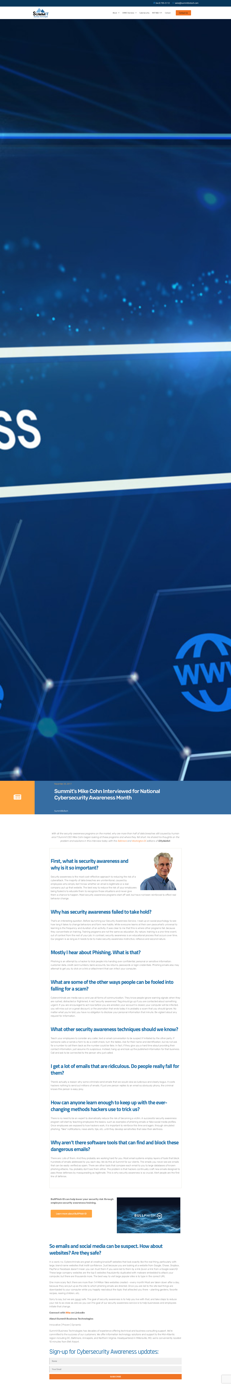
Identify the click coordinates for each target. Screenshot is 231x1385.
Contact (168, 12)
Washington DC (139, 841)
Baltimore (122, 841)
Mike (68, 1312)
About (115, 12)
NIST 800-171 (157, 12)
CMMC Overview (128, 12)
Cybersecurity (144, 12)
